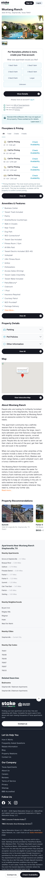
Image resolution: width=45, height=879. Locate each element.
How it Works (7, 739)
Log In (38, 3)
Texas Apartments (9, 767)
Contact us (22, 724)
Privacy (5, 784)
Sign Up (29, 3)
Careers (5, 774)
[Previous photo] (5, 27)
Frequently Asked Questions (13, 743)
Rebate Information (10, 746)
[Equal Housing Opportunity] (24, 704)
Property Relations (9, 753)
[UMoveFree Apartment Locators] (8, 704)
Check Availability (35, 143)
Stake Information (36, 832)
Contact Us (12, 875)
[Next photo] (40, 27)
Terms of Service (9, 781)
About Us (6, 770)
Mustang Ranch (12, 9)
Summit (5, 525)
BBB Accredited (8, 791)
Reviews (5, 777)
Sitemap (5, 788)
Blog (3, 750)
